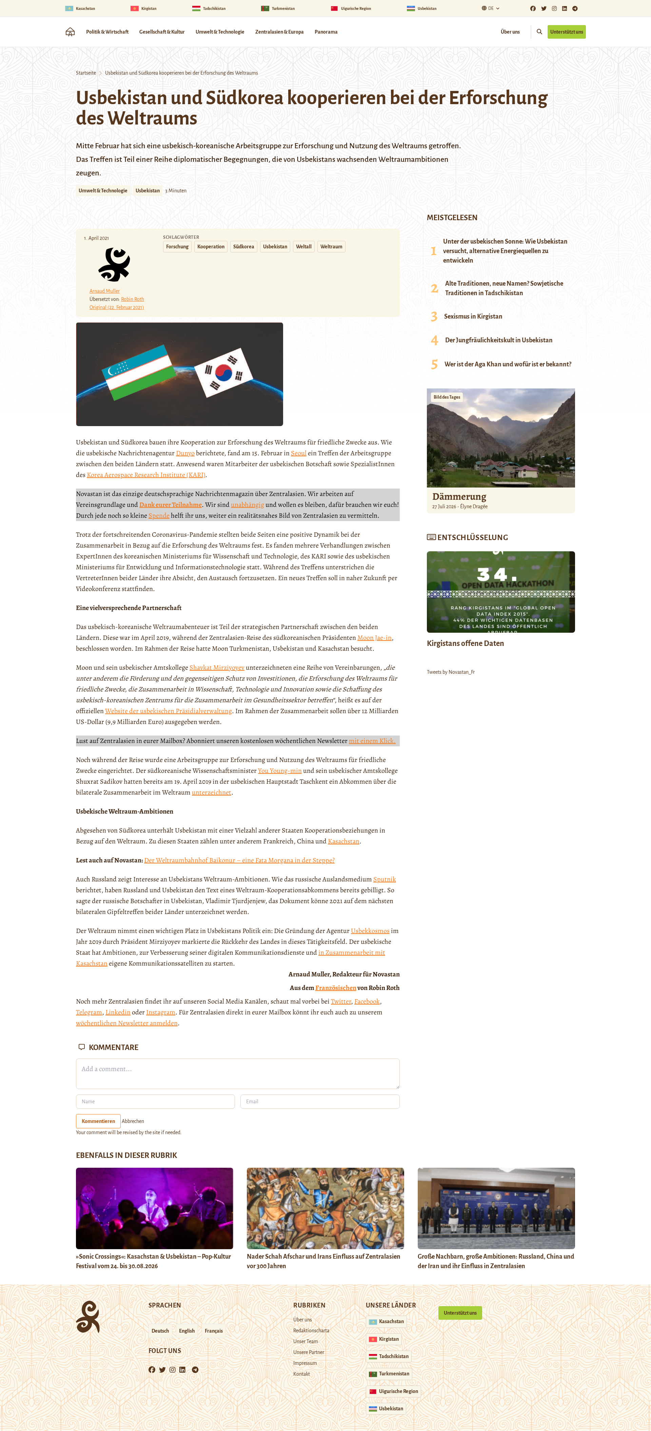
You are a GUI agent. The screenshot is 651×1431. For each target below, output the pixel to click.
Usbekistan (148, 190)
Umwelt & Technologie (220, 32)
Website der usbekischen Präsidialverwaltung (168, 711)
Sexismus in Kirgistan (473, 316)
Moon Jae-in (374, 637)
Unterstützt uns (566, 32)
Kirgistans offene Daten (465, 644)
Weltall (304, 246)
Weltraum (331, 246)
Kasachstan (343, 841)
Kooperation (210, 246)
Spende (159, 515)
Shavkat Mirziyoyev (217, 667)
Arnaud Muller (105, 291)
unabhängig (247, 504)
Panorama (326, 32)
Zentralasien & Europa (279, 32)
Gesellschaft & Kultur (162, 32)
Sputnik (384, 879)
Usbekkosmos (370, 930)
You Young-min (280, 770)
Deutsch (160, 1331)
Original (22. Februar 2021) (117, 307)
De (491, 8)
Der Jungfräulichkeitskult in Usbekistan (499, 340)
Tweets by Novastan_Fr (451, 672)
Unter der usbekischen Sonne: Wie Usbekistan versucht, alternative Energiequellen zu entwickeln (505, 251)
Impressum (305, 1363)
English (187, 1331)
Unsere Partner (308, 1352)
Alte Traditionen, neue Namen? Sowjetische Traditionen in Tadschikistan (504, 288)
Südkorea (243, 246)
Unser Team (305, 1341)
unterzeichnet (211, 792)
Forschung (177, 246)
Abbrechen (133, 1121)
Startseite (86, 73)
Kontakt (301, 1374)
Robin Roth (132, 299)
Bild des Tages (447, 397)
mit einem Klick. (372, 740)
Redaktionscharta (311, 1330)
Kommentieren (98, 1121)
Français (214, 1331)
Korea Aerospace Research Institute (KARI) (146, 474)
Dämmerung (459, 496)
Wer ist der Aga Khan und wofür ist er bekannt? (508, 364)
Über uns (510, 32)
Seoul (299, 453)
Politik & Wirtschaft (107, 32)
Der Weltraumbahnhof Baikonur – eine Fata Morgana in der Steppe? (239, 860)
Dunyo (185, 453)
